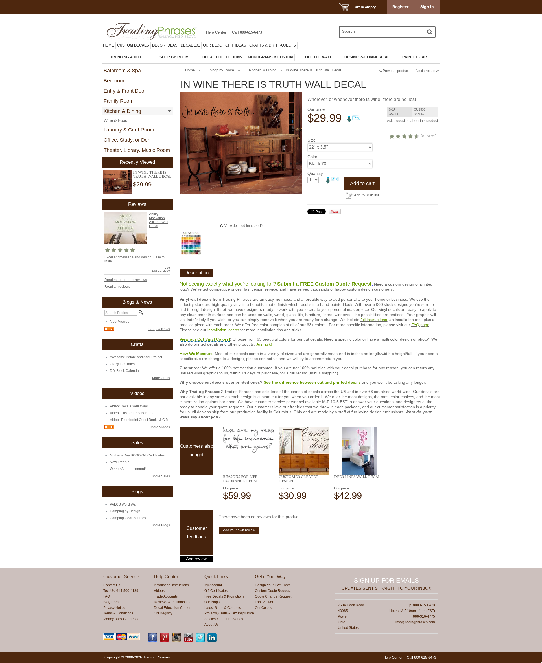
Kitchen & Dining (122, 111)
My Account (213, 585)
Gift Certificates (216, 591)
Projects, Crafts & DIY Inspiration (229, 613)
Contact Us (111, 585)
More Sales (161, 476)
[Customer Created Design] (304, 451)
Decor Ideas (165, 45)
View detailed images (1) (243, 226)
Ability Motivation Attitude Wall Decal (158, 220)
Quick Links (216, 576)
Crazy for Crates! (123, 364)
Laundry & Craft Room (129, 130)
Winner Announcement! (128, 469)
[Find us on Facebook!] (152, 641)
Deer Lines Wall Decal (357, 476)
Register (400, 7)
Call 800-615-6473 (247, 32)
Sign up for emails (386, 580)
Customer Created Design (299, 478)
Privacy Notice (114, 608)
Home (108, 45)
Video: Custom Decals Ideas (131, 413)
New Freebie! (120, 462)
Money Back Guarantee (121, 619)
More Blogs (161, 525)
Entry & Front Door (125, 91)
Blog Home (112, 602)
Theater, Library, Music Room (137, 150)
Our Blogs (212, 602)
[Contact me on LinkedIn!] (212, 641)
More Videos (160, 427)
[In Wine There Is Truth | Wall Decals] (117, 182)
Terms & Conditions (118, 613)
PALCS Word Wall (123, 504)
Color (312, 156)
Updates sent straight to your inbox (386, 588)
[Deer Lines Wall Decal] (359, 451)
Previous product (394, 71)
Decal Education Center (172, 608)
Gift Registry (163, 613)
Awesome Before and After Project (136, 357)
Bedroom (114, 81)
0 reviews (428, 135)
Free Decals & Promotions (224, 596)
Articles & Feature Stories (223, 619)
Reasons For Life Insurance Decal (240, 478)
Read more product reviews (125, 280)
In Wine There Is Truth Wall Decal (152, 174)
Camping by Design (125, 511)
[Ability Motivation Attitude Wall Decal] (125, 243)
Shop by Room (222, 70)
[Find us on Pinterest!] (164, 641)
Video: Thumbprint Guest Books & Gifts (139, 420)
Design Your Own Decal (273, 585)
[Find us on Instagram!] (176, 641)
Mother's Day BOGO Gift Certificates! (137, 455)
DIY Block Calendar (125, 371)
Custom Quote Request (273, 591)
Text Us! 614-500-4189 (120, 591)
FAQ (106, 596)
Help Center (216, 32)
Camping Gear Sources (128, 518)
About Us (211, 625)
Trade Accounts (166, 596)
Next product (427, 71)
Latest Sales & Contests (222, 608)
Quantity (315, 173)
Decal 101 (190, 45)
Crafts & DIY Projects (272, 45)
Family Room (119, 101)
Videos (159, 591)
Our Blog (212, 45)
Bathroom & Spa (122, 70)
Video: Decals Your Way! (129, 406)
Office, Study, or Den (127, 140)
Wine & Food (115, 120)
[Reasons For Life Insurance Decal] (248, 440)
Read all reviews (117, 287)
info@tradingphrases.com (415, 622)
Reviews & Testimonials (172, 602)
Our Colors (263, 608)
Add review (196, 559)
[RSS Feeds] (109, 329)
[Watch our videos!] (188, 641)
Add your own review (239, 530)
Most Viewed (120, 322)
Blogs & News (159, 329)
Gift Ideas (235, 45)
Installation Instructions (171, 585)
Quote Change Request (273, 596)
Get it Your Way (270, 576)
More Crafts (161, 378)
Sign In (427, 7)
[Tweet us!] (200, 641)
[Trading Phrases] (155, 31)
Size (311, 140)
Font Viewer (264, 602)
